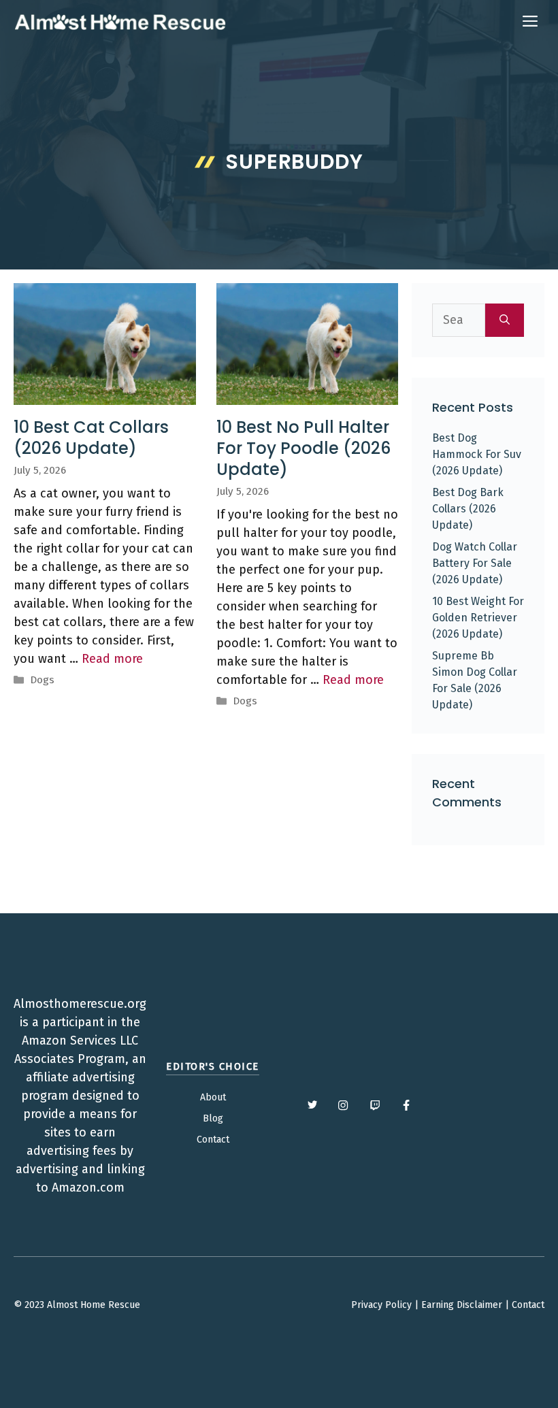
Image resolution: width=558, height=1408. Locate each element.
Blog (213, 1118)
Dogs (42, 680)
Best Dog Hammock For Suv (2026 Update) (476, 454)
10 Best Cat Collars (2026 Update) (91, 437)
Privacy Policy (381, 1305)
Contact (213, 1139)
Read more (112, 658)
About (213, 1097)
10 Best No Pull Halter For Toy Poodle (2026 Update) (303, 448)
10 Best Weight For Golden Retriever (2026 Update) (478, 617)
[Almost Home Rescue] (120, 22)
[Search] (504, 320)
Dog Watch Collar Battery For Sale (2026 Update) (474, 563)
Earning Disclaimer (461, 1305)
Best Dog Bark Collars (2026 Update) (468, 508)
